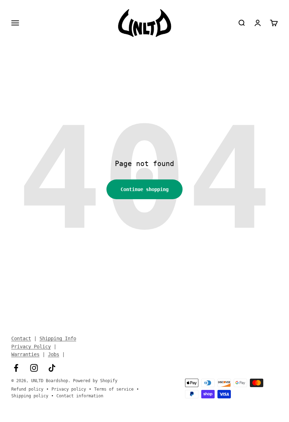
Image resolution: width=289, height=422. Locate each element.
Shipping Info (57, 338)
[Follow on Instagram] (34, 368)
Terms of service (114, 389)
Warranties (25, 354)
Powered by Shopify (95, 380)
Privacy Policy (31, 346)
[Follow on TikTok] (52, 368)
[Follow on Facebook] (16, 368)
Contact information (79, 395)
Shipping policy (29, 395)
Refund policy (27, 389)
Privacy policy (68, 389)
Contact (21, 338)
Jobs (53, 354)
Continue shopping (144, 189)
